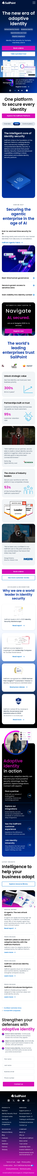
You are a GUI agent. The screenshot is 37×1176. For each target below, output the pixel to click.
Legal (18, 1162)
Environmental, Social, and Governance (26, 1154)
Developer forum (25, 1116)
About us (22, 1132)
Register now (18, 331)
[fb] (18, 1100)
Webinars (5, 1144)
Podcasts (5, 1138)
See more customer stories (18, 578)
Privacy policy (26, 1162)
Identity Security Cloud (9, 1113)
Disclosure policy (25, 1169)
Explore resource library (18, 884)
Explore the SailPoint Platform (18, 116)
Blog (3, 1135)
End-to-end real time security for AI (16, 232)
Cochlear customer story (12, 1008)
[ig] (28, 1100)
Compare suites (7, 1116)
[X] (14, 1100)
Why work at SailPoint (26, 1138)
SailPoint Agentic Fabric (11, 242)
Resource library (7, 1132)
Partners (4, 1147)
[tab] (7, 123)
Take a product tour (18, 54)
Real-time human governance (15, 278)
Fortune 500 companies (12, 1011)
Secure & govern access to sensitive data (13, 286)
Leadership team (24, 1147)
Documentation (24, 1113)
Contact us (18, 1084)
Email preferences (12, 1169)
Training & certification (27, 1119)
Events (4, 1141)
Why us (21, 1135)
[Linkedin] (9, 1100)
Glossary (4, 1150)
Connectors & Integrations (6, 1123)
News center (23, 1141)
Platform (5, 1111)
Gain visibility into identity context (17, 295)
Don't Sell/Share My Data (22, 1165)
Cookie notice (8, 1165)
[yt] (23, 1100)
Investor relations (25, 1150)
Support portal (24, 1111)
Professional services (26, 1122)
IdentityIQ (5, 1119)
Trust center (23, 1144)
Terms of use (10, 1162)
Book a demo (18, 48)
